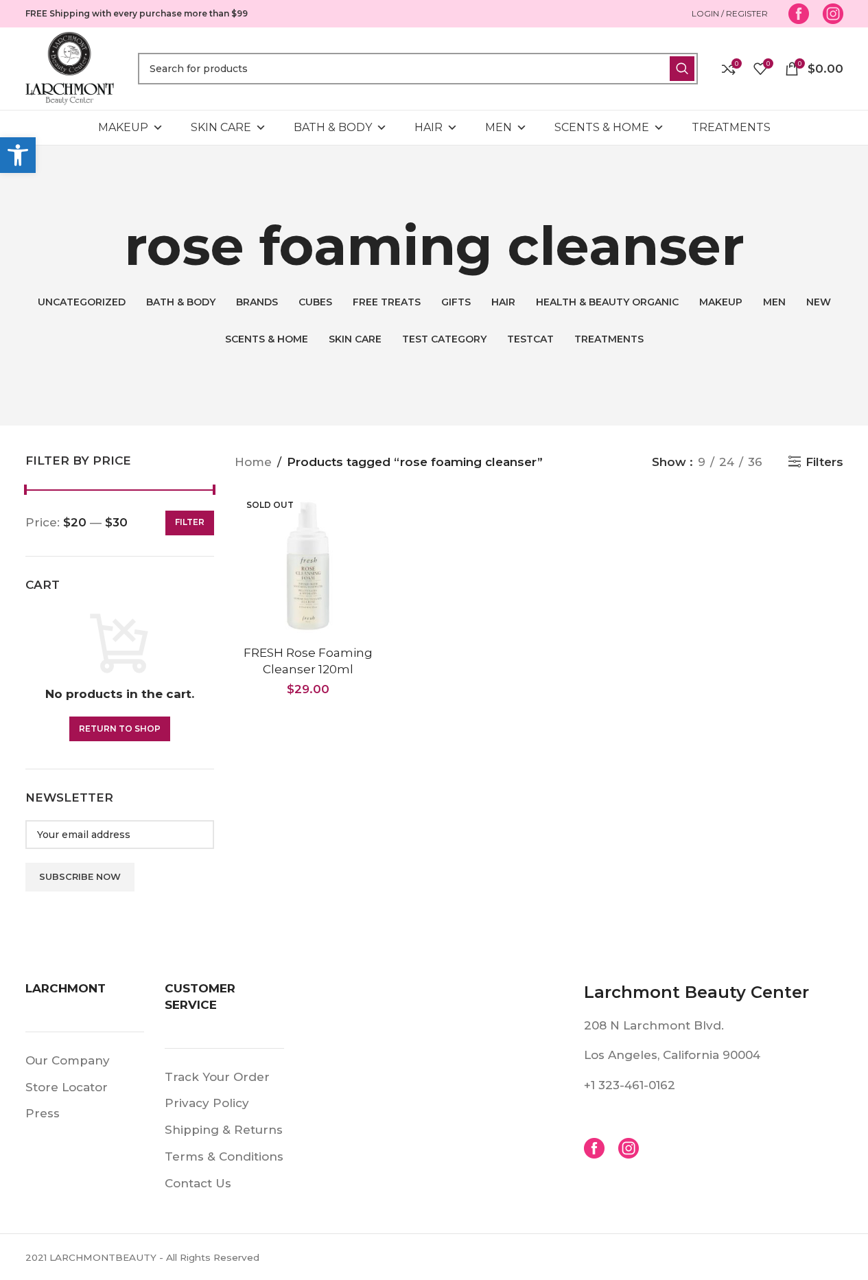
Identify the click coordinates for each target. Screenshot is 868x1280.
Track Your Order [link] (217, 1077)
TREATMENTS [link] (731, 127)
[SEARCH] (682, 68)
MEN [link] (498, 127)
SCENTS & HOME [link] (601, 127)
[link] (18, 155)
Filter (189, 522)
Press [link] (42, 1113)
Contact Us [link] (198, 1183)
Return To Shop (120, 728)
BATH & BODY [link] (333, 127)
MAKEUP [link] (123, 127)
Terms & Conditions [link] (224, 1156)
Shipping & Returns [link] (224, 1130)
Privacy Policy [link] (207, 1103)
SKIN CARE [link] (221, 127)
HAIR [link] (428, 127)
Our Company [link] (67, 1060)
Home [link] (253, 462)
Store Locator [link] (66, 1087)
